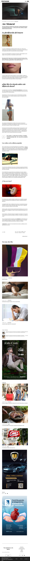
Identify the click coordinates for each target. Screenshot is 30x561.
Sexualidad (16, 21)
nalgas (20, 231)
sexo (25, 231)
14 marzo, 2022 (4, 322)
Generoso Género (4, 279)
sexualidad (20, 232)
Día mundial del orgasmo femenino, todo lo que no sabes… (11, 301)
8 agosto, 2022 (4, 300)
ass (15, 231)
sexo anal (16, 232)
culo (17, 231)
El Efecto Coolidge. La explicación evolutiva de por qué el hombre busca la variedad (15, 403)
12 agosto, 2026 (4, 424)
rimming (22, 231)
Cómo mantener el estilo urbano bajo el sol (8, 447)
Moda (8, 446)
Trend (9, 424)
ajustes (2, 560)
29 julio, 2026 (4, 446)
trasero (23, 232)
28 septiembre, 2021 (5, 21)
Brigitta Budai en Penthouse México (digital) (15, 335)
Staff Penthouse (11, 21)
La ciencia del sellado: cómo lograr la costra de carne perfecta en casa (13, 425)
